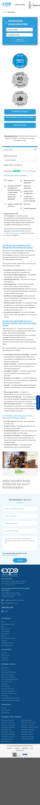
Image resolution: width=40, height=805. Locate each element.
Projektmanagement (8, 691)
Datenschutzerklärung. (10, 555)
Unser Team (5, 633)
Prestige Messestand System (10, 700)
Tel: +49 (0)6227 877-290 (8, 585)
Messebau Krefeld (27, 732)
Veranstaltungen (6, 645)
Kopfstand (4, 657)
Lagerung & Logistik (7, 688)
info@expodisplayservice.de (13, 233)
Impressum (25, 748)
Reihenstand (5, 655)
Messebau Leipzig (7, 739)
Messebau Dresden (27, 736)
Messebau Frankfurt (7, 732)
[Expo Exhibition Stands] (12, 4)
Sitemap (9, 748)
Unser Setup (5, 631)
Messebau (4, 667)
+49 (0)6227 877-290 (11, 603)
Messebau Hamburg (8, 734)
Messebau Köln (6, 729)
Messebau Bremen (27, 739)
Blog (2, 626)
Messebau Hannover (8, 736)
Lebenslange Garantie (8, 638)
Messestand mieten (7, 674)
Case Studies (5, 710)
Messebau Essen (6, 741)
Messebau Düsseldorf (8, 725)
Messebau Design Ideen (9, 693)
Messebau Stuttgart (7, 720)
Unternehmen (5, 629)
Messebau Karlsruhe (28, 729)
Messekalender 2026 (8, 624)
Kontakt (3, 640)
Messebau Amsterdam (28, 722)
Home (5, 12)
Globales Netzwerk (7, 643)
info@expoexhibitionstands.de (14, 600)
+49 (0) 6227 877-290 (30, 5)
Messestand (5, 670)
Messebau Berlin (26, 720)
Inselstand (4, 660)
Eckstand (4, 653)
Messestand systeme (8, 677)
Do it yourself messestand (9, 679)
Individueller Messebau (8, 672)
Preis (19, 40)
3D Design (4, 695)
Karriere (3, 636)
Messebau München (8, 722)
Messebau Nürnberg (8, 727)
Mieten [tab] (8, 149)
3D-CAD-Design (6, 681)
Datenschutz (20, 750)
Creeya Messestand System (10, 698)
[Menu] (1, 4)
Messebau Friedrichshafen (29, 727)
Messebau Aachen (27, 734)
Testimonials (5, 712)
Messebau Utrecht (27, 725)
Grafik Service (5, 686)
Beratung (4, 684)
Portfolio (4, 708)
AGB (31, 748)
